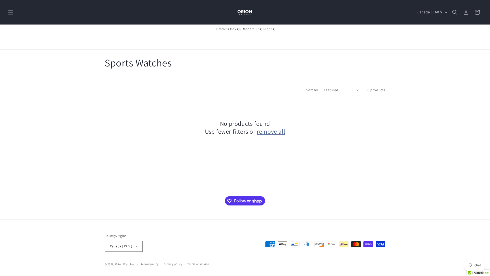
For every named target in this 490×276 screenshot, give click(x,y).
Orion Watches (125, 264)
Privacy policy (173, 264)
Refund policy (149, 264)
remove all (271, 131)
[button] (10, 12)
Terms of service (198, 264)
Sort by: (312, 90)
